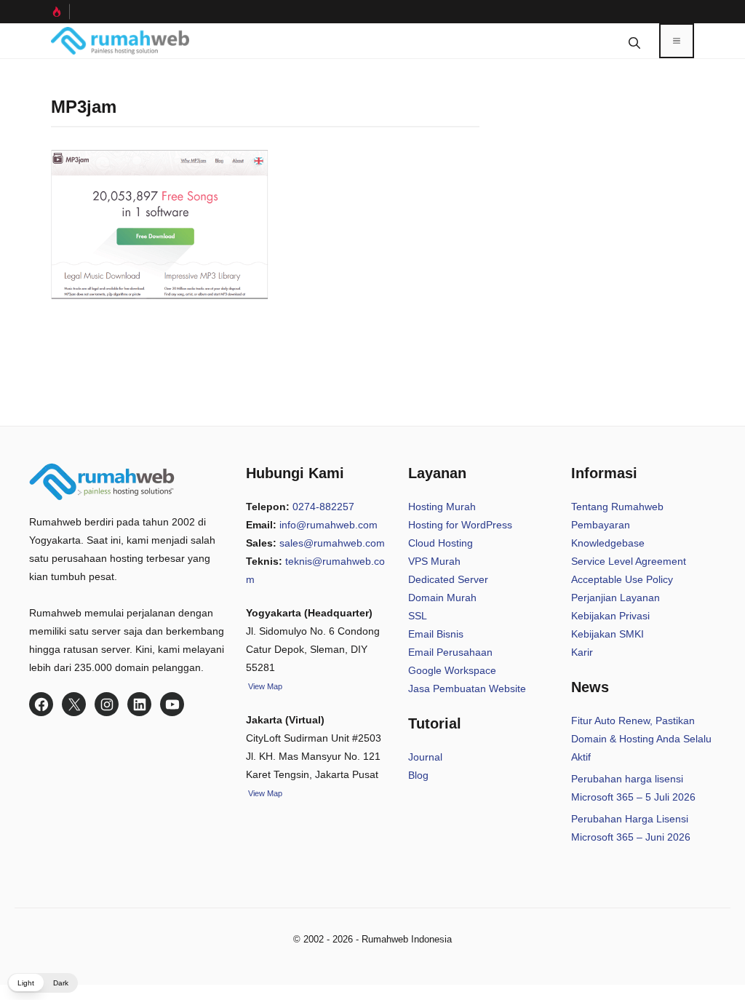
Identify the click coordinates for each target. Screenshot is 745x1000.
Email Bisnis (435, 634)
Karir (582, 652)
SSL (417, 616)
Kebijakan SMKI (607, 634)
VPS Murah (434, 561)
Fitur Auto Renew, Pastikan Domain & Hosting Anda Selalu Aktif (641, 739)
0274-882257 (323, 506)
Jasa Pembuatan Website (467, 688)
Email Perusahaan (450, 652)
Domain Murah (442, 597)
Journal (425, 757)
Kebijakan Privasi (610, 616)
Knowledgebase (608, 543)
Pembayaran (600, 525)
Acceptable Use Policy (622, 579)
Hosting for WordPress (460, 525)
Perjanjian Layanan (615, 597)
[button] (634, 40)
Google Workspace (452, 670)
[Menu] (676, 40)
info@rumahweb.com (328, 525)
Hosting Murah (442, 506)
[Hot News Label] (60, 12)
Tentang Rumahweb (617, 506)
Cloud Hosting (440, 543)
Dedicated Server (448, 579)
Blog (418, 775)
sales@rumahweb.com (332, 543)
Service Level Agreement (628, 561)
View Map (264, 793)
